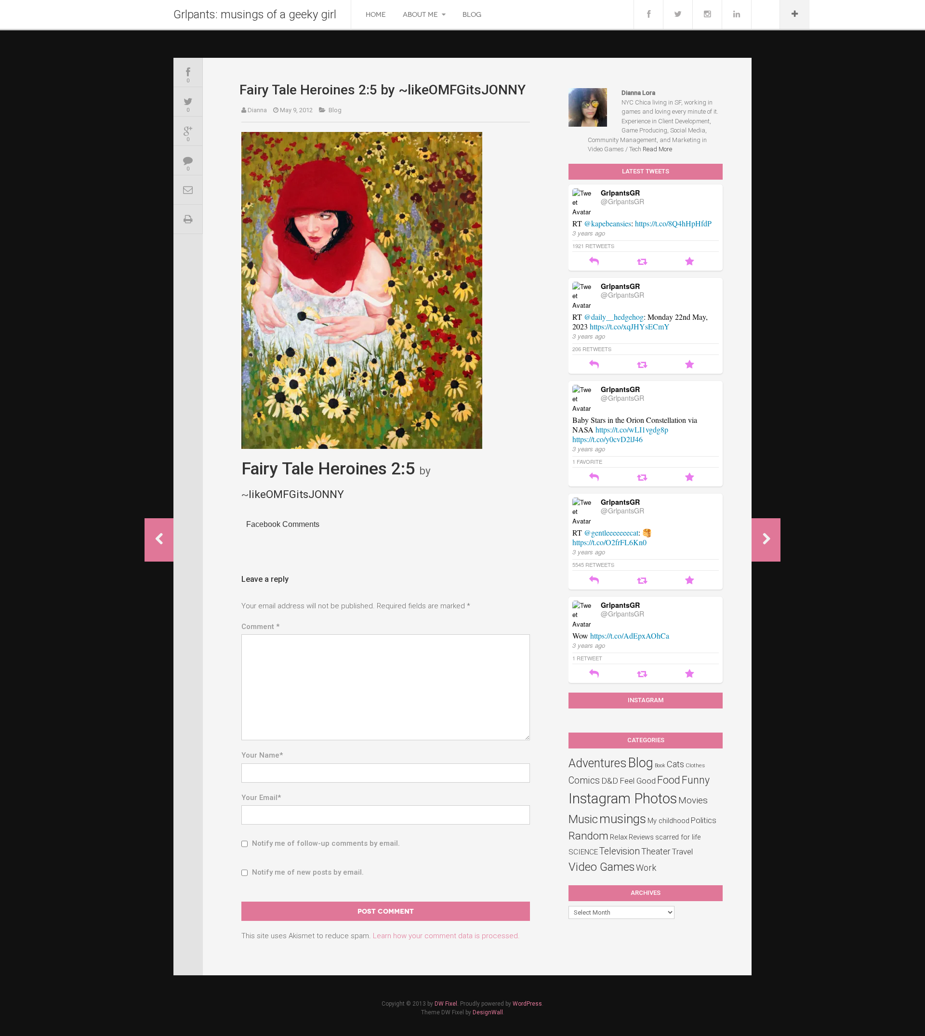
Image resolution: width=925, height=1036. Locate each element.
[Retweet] (642, 262)
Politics (703, 820)
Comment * (260, 626)
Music (583, 819)
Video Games (601, 867)
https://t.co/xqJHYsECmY (630, 326)
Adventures (597, 763)
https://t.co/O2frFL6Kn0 (609, 542)
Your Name (262, 755)
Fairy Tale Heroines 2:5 (328, 469)
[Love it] (766, 540)
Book (660, 765)
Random (588, 835)
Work (646, 868)
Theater (655, 851)
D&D (609, 781)
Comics (584, 780)
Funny (696, 780)
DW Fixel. (447, 1003)
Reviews (641, 837)
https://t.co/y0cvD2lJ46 (607, 439)
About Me (420, 15)
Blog (471, 15)
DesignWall (488, 1012)
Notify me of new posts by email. (308, 872)
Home (376, 15)
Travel (682, 851)
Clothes (695, 765)
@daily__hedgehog (614, 317)
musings (622, 819)
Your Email (261, 797)
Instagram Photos (622, 798)
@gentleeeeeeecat (611, 532)
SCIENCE (583, 852)
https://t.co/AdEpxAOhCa (629, 635)
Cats (675, 764)
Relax (618, 837)
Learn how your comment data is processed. (446, 935)
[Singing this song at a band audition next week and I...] (159, 540)
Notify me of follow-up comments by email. (326, 843)
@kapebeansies (607, 223)
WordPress (527, 1003)
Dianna (257, 110)
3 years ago (588, 232)
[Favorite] (689, 262)
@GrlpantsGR (622, 201)
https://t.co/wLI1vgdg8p (631, 429)
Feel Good (638, 781)
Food (668, 780)
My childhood (668, 821)
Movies (693, 800)
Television (619, 851)
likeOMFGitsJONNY (296, 494)
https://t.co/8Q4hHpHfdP (673, 223)
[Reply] (594, 262)
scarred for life (677, 837)
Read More (657, 149)
